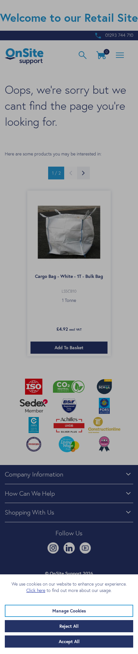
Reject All (69, 626)
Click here (35, 590)
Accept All (69, 641)
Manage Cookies (69, 611)
